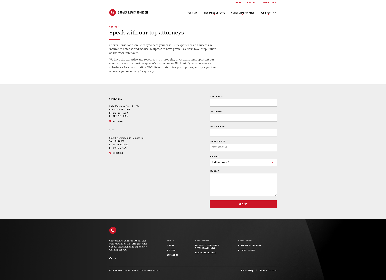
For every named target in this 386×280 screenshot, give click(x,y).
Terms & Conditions (268, 270)
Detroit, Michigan (246, 250)
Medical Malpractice (243, 12)
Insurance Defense (214, 12)
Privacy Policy (247, 270)
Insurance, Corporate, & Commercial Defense (207, 246)
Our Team (192, 12)
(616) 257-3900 (120, 112)
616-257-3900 (270, 2)
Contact (252, 2)
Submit (243, 204)
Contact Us (172, 255)
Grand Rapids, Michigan (249, 245)
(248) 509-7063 (120, 144)
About (237, 2)
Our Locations (269, 12)
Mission (170, 245)
